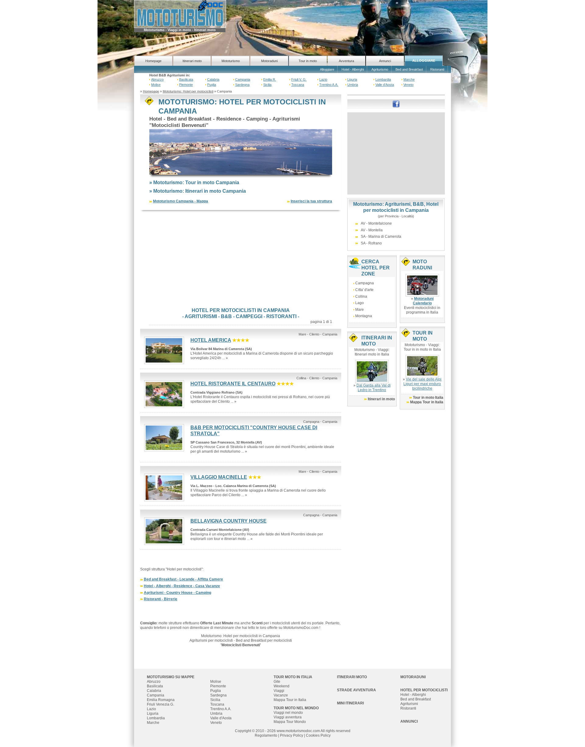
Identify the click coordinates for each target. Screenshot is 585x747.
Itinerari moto (192, 61)
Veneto (408, 84)
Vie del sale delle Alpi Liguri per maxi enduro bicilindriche (422, 384)
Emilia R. (269, 79)
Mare (359, 309)
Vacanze (281, 695)
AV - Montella (372, 230)
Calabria (213, 79)
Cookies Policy (318, 735)
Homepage (153, 61)
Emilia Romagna (161, 700)
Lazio (323, 79)
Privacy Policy (291, 735)
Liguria (352, 79)
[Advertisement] (240, 258)
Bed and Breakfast (409, 69)
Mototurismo (231, 61)
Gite (277, 681)
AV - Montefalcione (376, 223)
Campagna (364, 283)
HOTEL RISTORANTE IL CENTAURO (232, 383)
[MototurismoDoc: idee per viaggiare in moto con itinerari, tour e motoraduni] (180, 14)
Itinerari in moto (381, 399)
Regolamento (266, 735)
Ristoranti (437, 69)
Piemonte (186, 84)
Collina (361, 296)
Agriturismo (379, 69)
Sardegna (242, 84)
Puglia (211, 84)
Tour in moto (308, 61)
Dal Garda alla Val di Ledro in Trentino (373, 387)
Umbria (352, 84)
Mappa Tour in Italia (426, 402)
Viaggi (279, 691)
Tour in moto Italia (428, 397)
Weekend (281, 686)
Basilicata (186, 79)
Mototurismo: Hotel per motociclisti (188, 91)
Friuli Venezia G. (160, 704)
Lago (359, 303)
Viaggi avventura (288, 717)
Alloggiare (327, 69)
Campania (242, 79)
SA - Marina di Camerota (381, 236)
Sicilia (267, 84)
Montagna (363, 316)
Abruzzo (157, 79)
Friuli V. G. (299, 79)
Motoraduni (269, 61)
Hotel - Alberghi (353, 69)
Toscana (297, 84)
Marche (409, 79)
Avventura (346, 61)
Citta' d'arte (364, 290)
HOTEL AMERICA (210, 340)
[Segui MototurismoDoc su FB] (396, 103)
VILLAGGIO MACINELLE (218, 477)
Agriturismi (409, 704)
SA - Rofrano (371, 243)
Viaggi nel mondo (288, 712)
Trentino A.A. (328, 84)
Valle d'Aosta (384, 84)
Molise (156, 84)
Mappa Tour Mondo (290, 722)
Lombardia (383, 79)
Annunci (385, 61)
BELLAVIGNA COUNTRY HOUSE (228, 521)
